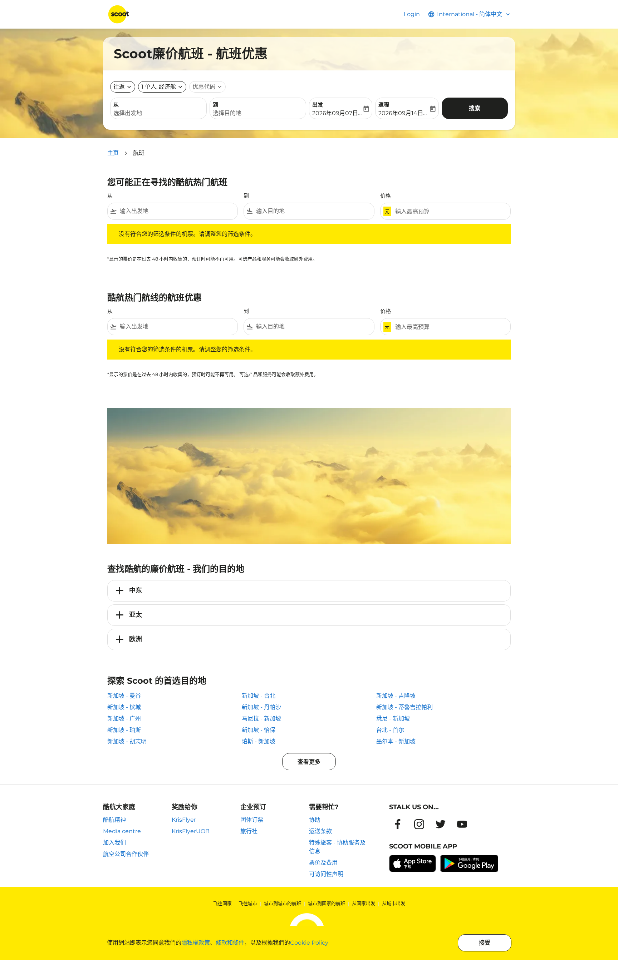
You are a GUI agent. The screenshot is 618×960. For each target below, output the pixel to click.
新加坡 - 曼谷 (124, 695)
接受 (484, 942)
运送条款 (320, 831)
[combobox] (158, 113)
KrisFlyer (184, 819)
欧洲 (135, 639)
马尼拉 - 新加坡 (261, 718)
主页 (113, 152)
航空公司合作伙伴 (126, 854)
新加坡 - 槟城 (124, 707)
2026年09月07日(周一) (337, 113)
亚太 (135, 615)
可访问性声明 (326, 874)
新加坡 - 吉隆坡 (396, 695)
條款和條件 (230, 942)
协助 (314, 819)
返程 (383, 104)
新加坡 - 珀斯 (124, 730)
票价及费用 (323, 862)
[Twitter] (440, 824)
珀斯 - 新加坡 (258, 741)
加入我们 (114, 842)
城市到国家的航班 (326, 903)
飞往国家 (222, 903)
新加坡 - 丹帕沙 (261, 707)
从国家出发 (363, 903)
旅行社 (249, 831)
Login (412, 14)
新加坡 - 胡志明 (127, 741)
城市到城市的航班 (282, 903)
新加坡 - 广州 (124, 718)
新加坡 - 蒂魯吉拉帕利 (404, 707)
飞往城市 (248, 903)
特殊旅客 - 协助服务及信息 (337, 847)
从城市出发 (393, 903)
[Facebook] (397, 824)
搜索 (474, 108)
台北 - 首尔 (390, 730)
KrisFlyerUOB (191, 831)
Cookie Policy (309, 942)
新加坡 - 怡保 (258, 730)
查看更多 (309, 761)
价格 (385, 195)
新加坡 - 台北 (258, 695)
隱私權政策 (195, 942)
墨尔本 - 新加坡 (396, 741)
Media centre (122, 831)
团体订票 (251, 819)
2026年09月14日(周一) (403, 113)
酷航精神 (114, 819)
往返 (119, 86)
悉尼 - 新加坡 (393, 718)
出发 (317, 104)
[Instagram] (419, 824)
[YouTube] (462, 824)
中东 (135, 590)
